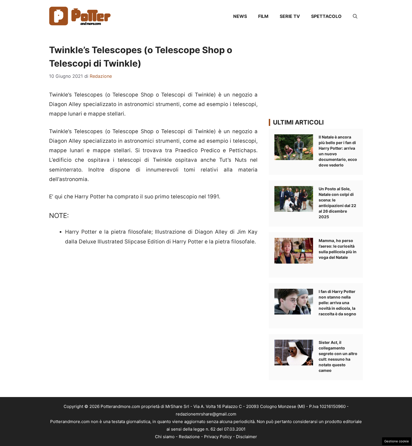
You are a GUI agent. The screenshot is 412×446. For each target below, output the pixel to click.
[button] (355, 16)
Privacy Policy (218, 436)
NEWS (240, 16)
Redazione (189, 436)
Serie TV (290, 16)
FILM (263, 16)
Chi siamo (165, 436)
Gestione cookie (396, 441)
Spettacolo (326, 16)
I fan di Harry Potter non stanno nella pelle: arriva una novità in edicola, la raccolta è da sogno (337, 302)
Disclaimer (246, 436)
